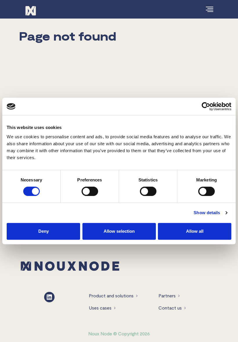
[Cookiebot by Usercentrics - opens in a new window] (206, 106)
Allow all (194, 231)
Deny (43, 231)
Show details (207, 212)
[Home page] (70, 265)
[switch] (90, 191)
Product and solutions (111, 295)
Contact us (170, 307)
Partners (167, 295)
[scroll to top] (221, 325)
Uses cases (100, 307)
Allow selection (119, 231)
